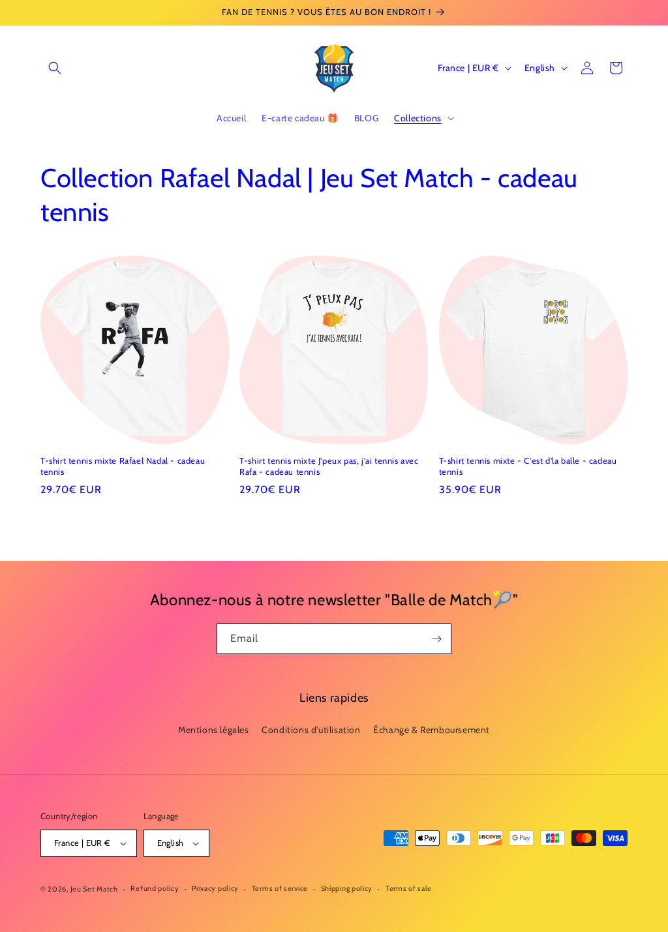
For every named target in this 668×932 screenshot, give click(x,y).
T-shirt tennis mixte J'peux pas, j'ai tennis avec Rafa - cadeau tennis (328, 466)
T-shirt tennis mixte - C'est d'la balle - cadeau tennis (528, 466)
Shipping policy (347, 888)
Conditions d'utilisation (311, 730)
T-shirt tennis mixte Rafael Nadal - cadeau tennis (122, 466)
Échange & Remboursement (431, 730)
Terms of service (280, 888)
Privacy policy (215, 888)
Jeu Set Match (94, 889)
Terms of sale (409, 888)
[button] (54, 67)
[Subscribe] (436, 639)
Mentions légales (213, 730)
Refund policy (154, 888)
